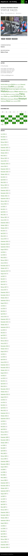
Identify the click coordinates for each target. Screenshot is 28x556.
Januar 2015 (3, 343)
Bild (3, 13)
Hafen (22, 86)
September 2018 (4, 246)
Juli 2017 (3, 276)
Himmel (10, 89)
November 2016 (4, 295)
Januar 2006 (3, 542)
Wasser (8, 101)
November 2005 (4, 547)
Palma (22, 94)
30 (21, 122)
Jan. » (6, 124)
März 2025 (3, 155)
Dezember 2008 (4, 461)
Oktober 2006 (4, 517)
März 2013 (3, 386)
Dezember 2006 (4, 512)
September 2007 (4, 491)
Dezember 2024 (4, 163)
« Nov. (2, 124)
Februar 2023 (4, 185)
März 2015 (3, 338)
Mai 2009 (3, 448)
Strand (16, 99)
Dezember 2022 (4, 190)
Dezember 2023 (4, 169)
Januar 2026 (3, 144)
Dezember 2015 (4, 319)
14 (14, 118)
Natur (4, 94)
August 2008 (4, 466)
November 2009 (4, 440)
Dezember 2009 (4, 437)
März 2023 (3, 182)
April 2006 (3, 534)
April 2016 (3, 314)
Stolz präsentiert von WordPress (7, 554)
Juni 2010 (3, 424)
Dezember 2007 (4, 483)
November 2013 (4, 367)
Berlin (13, 84)
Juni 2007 (3, 499)
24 (25, 120)
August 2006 (4, 523)
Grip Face (16, 86)
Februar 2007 (4, 509)
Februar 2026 (4, 142)
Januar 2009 (3, 458)
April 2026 (3, 139)
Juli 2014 (3, 354)
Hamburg (4, 89)
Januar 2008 (3, 480)
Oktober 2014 (4, 348)
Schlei (5, 96)
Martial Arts (11, 91)
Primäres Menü (26, 2)
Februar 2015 (4, 340)
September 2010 (4, 418)
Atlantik (9, 84)
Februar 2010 (4, 432)
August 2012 (4, 397)
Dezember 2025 (4, 147)
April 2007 (3, 504)
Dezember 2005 (4, 544)
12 (6, 118)
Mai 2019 (3, 230)
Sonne (5, 99)
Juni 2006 (3, 528)
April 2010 (3, 429)
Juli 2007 (3, 496)
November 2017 (4, 265)
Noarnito (10, 94)
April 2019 (3, 233)
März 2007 (3, 507)
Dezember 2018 (4, 241)
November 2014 (4, 346)
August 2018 (4, 249)
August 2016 (4, 303)
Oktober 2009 (4, 442)
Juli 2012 (3, 399)
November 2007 (4, 485)
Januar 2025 (3, 161)
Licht (20, 89)
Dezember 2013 (4, 364)
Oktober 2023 (4, 174)
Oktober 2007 (4, 488)
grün (19, 86)
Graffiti (8, 38)
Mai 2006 (3, 531)
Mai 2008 (3, 475)
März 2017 (3, 284)
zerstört (15, 101)
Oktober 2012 (4, 391)
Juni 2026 (3, 134)
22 (17, 120)
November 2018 (4, 244)
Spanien (12, 99)
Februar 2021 (4, 217)
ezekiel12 (19, 13)
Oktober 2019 (4, 228)
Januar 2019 (3, 238)
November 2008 (4, 464)
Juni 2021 (3, 206)
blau (16, 84)
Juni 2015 (3, 330)
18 (2, 120)
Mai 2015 (3, 332)
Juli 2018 (3, 252)
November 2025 (4, 150)
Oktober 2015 (4, 324)
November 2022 (4, 193)
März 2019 (3, 236)
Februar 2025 (4, 158)
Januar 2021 (3, 220)
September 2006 (4, 520)
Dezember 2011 (4, 413)
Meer (16, 91)
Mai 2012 (3, 405)
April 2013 (3, 383)
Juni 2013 (3, 378)
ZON (18, 101)
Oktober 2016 (4, 297)
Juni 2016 (3, 308)
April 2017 (3, 281)
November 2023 (4, 171)
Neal (7, 94)
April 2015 (3, 335)
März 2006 (3, 536)
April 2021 (3, 212)
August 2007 (4, 493)
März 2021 (3, 214)
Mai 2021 (3, 209)
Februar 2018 (4, 260)
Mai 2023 (3, 177)
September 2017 (4, 271)
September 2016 (4, 300)
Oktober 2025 (4, 153)
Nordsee (13, 94)
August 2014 (4, 351)
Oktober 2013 (4, 370)
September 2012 (4, 394)
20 (10, 120)
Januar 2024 (3, 166)
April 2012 (3, 407)
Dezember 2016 (4, 292)
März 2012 (3, 410)
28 (14, 122)
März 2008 (3, 477)
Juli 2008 (3, 469)
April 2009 (3, 450)
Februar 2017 (4, 287)
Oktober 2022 (4, 195)
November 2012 (4, 389)
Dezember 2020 (4, 222)
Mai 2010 (3, 426)
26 (6, 122)
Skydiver (6, 46)
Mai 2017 (3, 279)
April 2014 (3, 359)
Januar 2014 (3, 362)
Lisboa (24, 89)
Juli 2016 (3, 305)
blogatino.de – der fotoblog (9, 1)
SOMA (11, 96)
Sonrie (8, 99)
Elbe (2, 86)
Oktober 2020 (4, 225)
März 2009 (3, 453)
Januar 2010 (3, 434)
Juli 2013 (3, 375)
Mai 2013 (3, 381)
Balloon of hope (5, 51)
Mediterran (10, 7)
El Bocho (5, 86)
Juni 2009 (3, 445)
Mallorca (5, 91)
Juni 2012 (3, 402)
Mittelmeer (21, 91)
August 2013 (4, 373)
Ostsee (17, 94)
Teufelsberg (3, 101)
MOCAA (25, 91)
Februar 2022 (4, 201)
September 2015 (4, 327)
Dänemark (22, 84)
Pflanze (2, 96)
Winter (12, 101)
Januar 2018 (3, 263)
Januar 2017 (3, 289)
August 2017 (4, 273)
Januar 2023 (3, 187)
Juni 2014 (3, 356)
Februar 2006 (4, 539)
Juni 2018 (3, 254)
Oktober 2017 (4, 268)
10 (25, 116)
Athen (3, 38)
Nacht (2, 94)
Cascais (18, 84)
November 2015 (4, 322)
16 (21, 118)
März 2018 (3, 257)
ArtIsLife (3, 84)
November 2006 (4, 515)
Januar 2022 (3, 204)
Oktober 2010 (4, 415)
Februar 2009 (4, 456)
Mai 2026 (3, 136)
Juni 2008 (3, 472)
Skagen (8, 96)
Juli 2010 (3, 421)
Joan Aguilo (16, 89)
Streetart (15, 7)
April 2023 (3, 179)
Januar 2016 (3, 316)
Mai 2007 (3, 501)
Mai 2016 (3, 311)
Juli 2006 (3, 525)
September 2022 (4, 198)
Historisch (3, 7)
